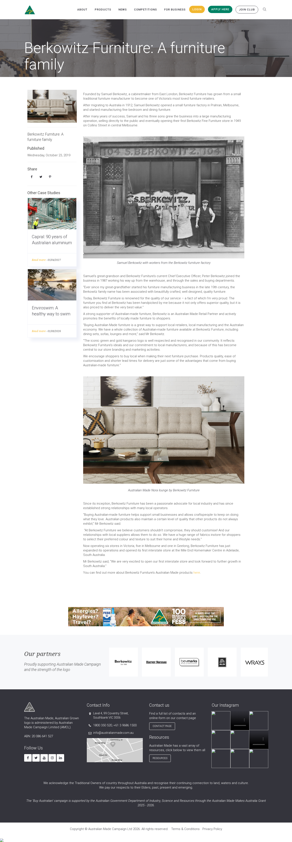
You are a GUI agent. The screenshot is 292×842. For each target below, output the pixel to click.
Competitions (145, 9)
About (82, 9)
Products (103, 9)
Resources (160, 758)
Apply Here (220, 9)
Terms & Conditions (185, 829)
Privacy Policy (212, 829)
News (122, 9)
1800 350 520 (102, 725)
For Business (175, 9)
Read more (39, 259)
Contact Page (162, 726)
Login (197, 9)
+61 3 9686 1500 (125, 725)
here (196, 573)
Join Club (247, 9)
